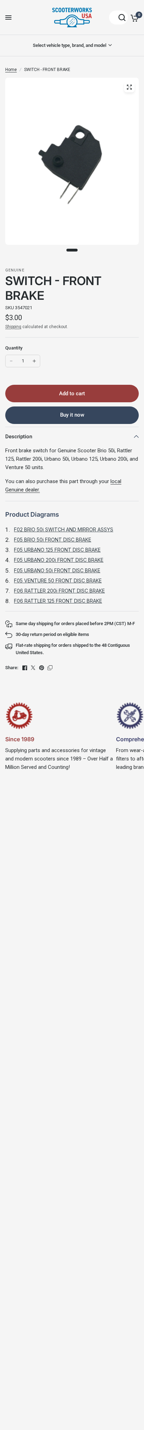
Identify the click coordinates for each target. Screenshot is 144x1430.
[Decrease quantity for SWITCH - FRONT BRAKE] (11, 361)
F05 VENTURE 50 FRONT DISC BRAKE (58, 580)
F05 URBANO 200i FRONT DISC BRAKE (58, 560)
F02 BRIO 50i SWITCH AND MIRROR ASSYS (63, 529)
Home (11, 69)
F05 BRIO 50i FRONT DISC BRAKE (52, 540)
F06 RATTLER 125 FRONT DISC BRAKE (58, 601)
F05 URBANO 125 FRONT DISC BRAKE (57, 550)
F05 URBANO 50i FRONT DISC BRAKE (57, 570)
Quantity (13, 348)
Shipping (13, 326)
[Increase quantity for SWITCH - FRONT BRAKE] (34, 361)
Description (18, 436)
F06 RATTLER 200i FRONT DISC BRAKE (59, 591)
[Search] (118, 17)
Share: (11, 667)
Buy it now (72, 415)
